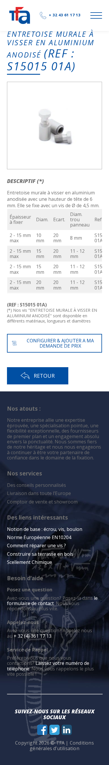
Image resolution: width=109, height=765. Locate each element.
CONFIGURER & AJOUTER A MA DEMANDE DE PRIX (60, 343)
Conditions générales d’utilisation (62, 745)
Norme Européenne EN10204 (39, 537)
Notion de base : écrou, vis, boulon (44, 529)
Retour (44, 375)
